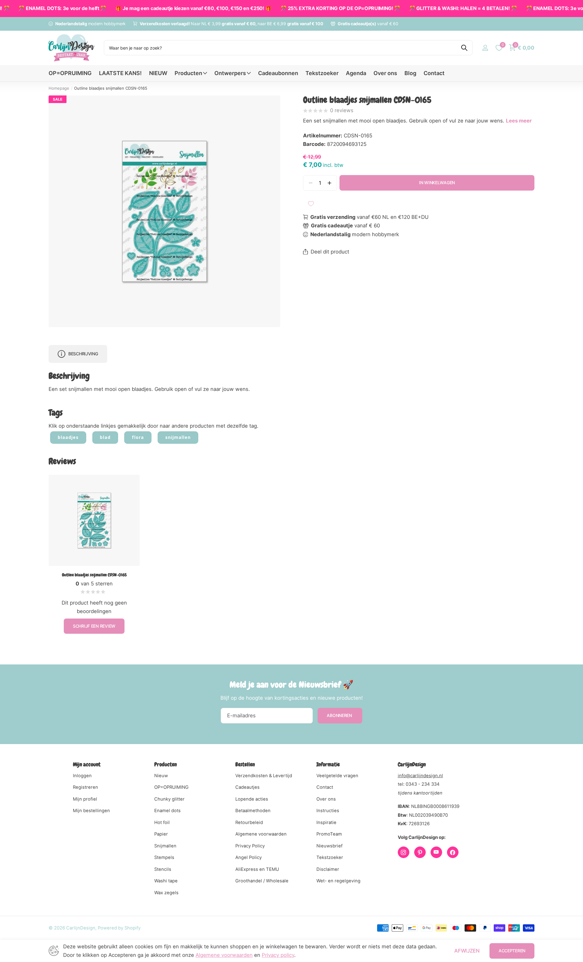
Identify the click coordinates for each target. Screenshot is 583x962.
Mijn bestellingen (91, 810)
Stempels (164, 857)
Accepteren (512, 950)
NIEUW (158, 73)
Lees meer (519, 121)
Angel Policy (248, 857)
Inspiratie (326, 822)
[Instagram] (403, 852)
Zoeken (464, 47)
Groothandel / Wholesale (261, 881)
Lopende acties (251, 799)
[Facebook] (453, 852)
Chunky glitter (169, 799)
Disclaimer (327, 869)
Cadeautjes (247, 787)
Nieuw (161, 775)
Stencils (162, 869)
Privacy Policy (250, 846)
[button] (329, 183)
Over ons (385, 73)
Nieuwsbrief (329, 846)
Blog (410, 73)
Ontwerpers (230, 73)
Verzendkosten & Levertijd (263, 775)
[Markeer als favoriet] (311, 204)
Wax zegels (166, 892)
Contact (434, 73)
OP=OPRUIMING (70, 73)
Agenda (356, 73)
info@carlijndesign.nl (420, 775)
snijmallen (178, 437)
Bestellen (245, 764)
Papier (161, 834)
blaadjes (68, 437)
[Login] (485, 48)
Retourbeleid (249, 822)
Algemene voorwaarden (261, 834)
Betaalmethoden (253, 810)
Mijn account (87, 764)
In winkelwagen (437, 182)
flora (138, 437)
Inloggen (82, 775)
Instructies (327, 810)
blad (105, 437)
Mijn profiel (85, 799)
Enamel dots (167, 810)
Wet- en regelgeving (338, 881)
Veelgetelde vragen (337, 775)
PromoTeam (329, 834)
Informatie (328, 764)
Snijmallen (165, 846)
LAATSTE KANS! (120, 73)
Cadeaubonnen (278, 73)
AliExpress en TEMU (257, 869)
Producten (188, 73)
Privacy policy (278, 955)
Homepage (59, 88)
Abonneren (340, 715)
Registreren (85, 787)
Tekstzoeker (322, 73)
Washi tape (166, 881)
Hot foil (162, 822)
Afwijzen (466, 951)
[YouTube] (436, 852)
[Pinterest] (420, 852)
